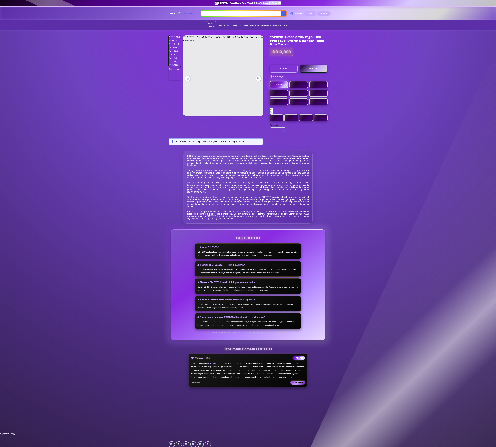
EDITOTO (231, 158)
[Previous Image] (187, 78)
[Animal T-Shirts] (289, 25)
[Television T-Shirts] (291, 25)
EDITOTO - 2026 (8, 434)
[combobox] (241, 13)
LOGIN (310, 14)
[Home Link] (186, 13)
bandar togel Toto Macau (208, 170)
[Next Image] (258, 78)
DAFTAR (324, 14)
